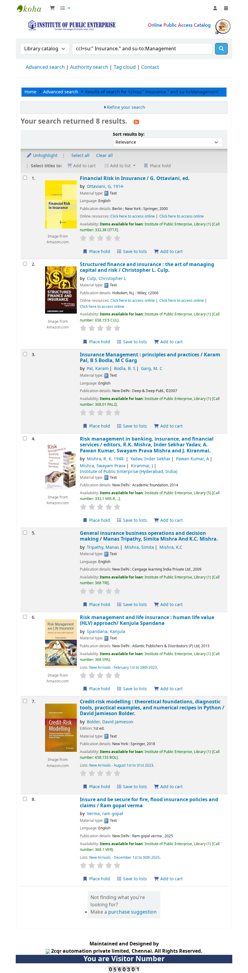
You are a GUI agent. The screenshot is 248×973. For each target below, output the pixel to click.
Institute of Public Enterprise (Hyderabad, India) (128, 471)
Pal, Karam (98, 368)
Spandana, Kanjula (106, 631)
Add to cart (171, 251)
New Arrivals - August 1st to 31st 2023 (121, 765)
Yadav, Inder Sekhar (150, 459)
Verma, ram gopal (105, 814)
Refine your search (126, 107)
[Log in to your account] (215, 8)
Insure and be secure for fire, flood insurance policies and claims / (149, 802)
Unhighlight (44, 155)
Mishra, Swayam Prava (103, 466)
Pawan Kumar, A (192, 459)
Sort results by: (129, 134)
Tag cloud (125, 67)
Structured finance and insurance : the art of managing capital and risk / (147, 267)
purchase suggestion (132, 912)
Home (30, 92)
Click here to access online (132, 216)
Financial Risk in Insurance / (135, 178)
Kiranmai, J (142, 466)
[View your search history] (226, 8)
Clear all (104, 155)
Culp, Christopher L (106, 278)
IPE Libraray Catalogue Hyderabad (32, 8)
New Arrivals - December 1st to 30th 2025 (124, 857)
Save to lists (134, 251)
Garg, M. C (151, 368)
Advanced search (45, 67)
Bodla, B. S (124, 368)
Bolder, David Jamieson (110, 722)
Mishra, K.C (170, 547)
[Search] (221, 49)
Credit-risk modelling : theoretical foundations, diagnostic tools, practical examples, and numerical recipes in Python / (152, 707)
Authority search (89, 67)
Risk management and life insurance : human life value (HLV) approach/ (147, 620)
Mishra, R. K (106, 459)
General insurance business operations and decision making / (149, 536)
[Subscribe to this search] (136, 122)
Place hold (99, 251)
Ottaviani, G (105, 186)
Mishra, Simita (139, 547)
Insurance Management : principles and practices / (150, 358)
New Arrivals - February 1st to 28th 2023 (123, 667)
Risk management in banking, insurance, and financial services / (147, 445)
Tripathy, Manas (103, 547)
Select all (80, 155)
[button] (52, 8)
